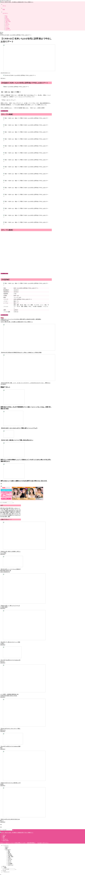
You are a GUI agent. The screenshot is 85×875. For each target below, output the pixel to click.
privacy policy (6, 840)
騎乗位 (39, 319)
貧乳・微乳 (35, 319)
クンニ (9, 319)
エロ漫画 (10, 863)
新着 (4, 836)
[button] (15, 869)
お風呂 (2, 319)
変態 (21, 319)
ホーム (4, 835)
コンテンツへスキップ (5, 0)
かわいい (6, 319)
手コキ (25, 319)
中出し (32, 95)
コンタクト (5, 839)
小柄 (23, 319)
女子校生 (10, 855)
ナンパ (9, 862)
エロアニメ (10, 864)
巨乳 (9, 852)
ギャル (9, 860)
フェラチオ (14, 319)
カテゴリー (8, 849)
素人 (4, 837)
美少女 (31, 319)
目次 (2, 78)
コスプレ (10, 859)
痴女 (28, 319)
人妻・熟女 (10, 856)
